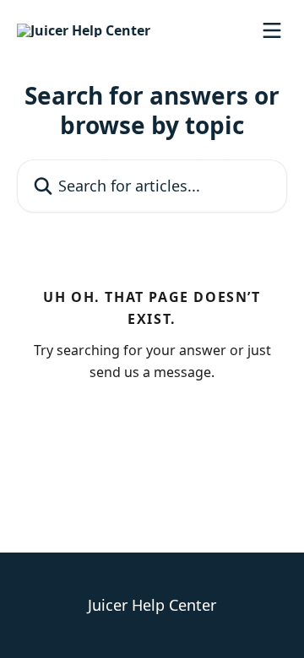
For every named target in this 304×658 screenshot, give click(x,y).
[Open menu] (272, 30)
